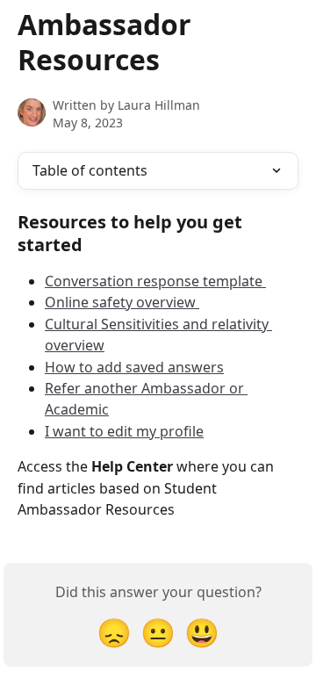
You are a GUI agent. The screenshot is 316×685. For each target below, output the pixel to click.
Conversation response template (155, 281)
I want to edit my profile (124, 431)
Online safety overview (122, 302)
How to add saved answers (134, 367)
